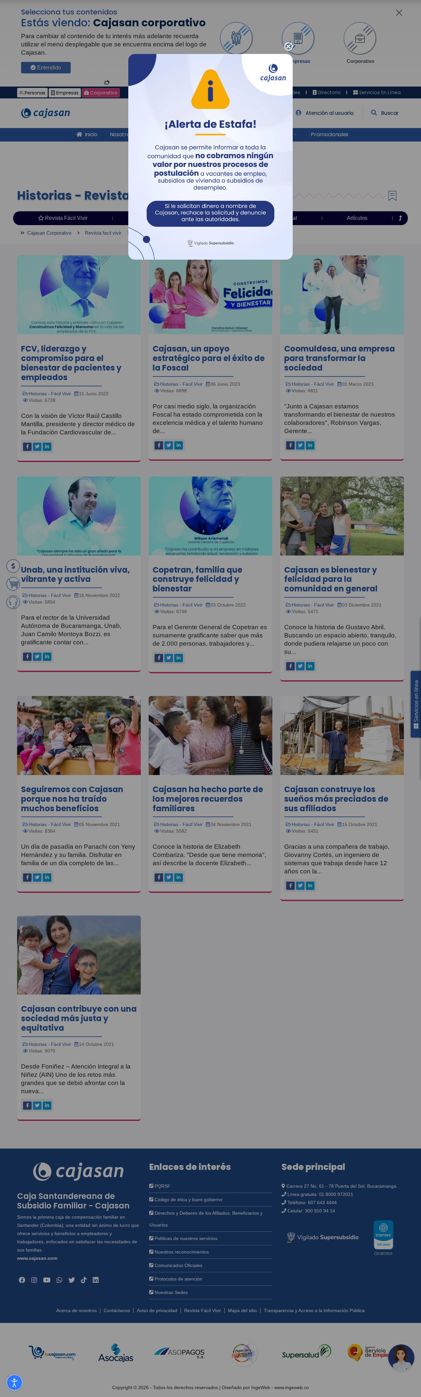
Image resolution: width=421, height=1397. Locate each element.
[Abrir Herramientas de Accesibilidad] (14, 1382)
